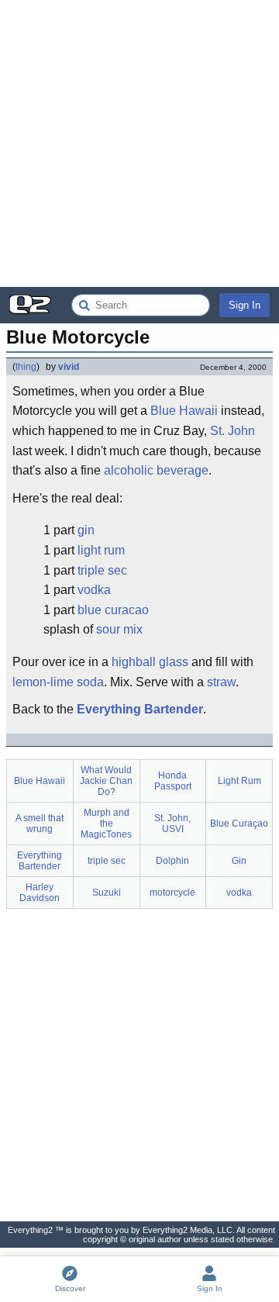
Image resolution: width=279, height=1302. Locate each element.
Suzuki (106, 892)
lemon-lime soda (58, 682)
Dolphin (172, 860)
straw (221, 682)
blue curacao (113, 609)
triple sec (102, 570)
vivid (68, 366)
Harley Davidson (39, 892)
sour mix (119, 629)
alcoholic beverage (156, 470)
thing (26, 366)
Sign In (244, 305)
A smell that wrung (40, 823)
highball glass (150, 661)
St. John (232, 430)
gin (86, 530)
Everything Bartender (140, 709)
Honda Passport (172, 781)
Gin (239, 860)
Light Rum (239, 780)
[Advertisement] (139, 143)
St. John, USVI (172, 823)
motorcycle (172, 892)
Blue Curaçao (239, 823)
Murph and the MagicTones (106, 823)
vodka (94, 589)
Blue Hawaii (184, 410)
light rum (101, 550)
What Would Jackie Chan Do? (106, 781)
